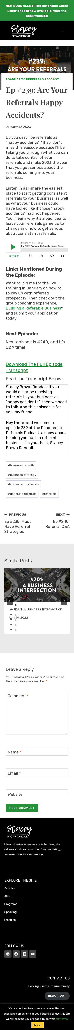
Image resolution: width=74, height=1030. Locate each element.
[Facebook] (16, 954)
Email (14, 773)
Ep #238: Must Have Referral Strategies (17, 523)
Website (15, 794)
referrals (49, 494)
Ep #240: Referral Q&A (57, 521)
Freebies (10, 920)
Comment (18, 695)
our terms (62, 1019)
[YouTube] (32, 954)
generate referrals (22, 494)
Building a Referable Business (33, 308)
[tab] (16, 605)
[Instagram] (24, 954)
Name (14, 752)
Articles (9, 888)
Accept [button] (37, 1025)
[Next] (64, 601)
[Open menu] (62, 31)
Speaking (10, 912)
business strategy (22, 475)
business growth (21, 465)
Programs (10, 904)
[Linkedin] (7, 954)
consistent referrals (23, 484)
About (8, 896)
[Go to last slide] (10, 601)
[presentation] (37, 585)
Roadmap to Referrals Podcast (32, 79)
